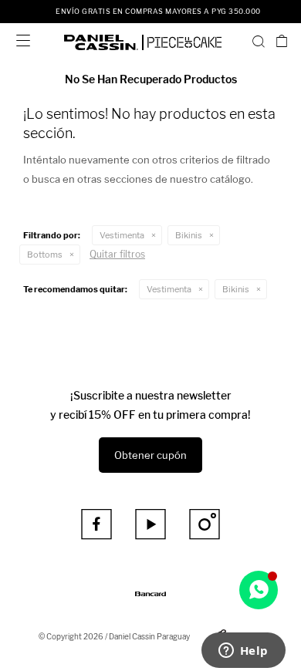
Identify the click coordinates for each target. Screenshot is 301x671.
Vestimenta (122, 235)
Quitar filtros (117, 254)
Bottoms (45, 254)
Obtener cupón (150, 455)
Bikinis (188, 235)
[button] (258, 41)
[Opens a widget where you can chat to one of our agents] (243, 651)
